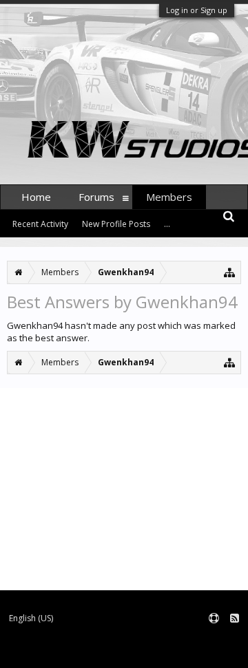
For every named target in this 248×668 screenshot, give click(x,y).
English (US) (31, 618)
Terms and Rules (214, 641)
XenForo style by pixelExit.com (177, 651)
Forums (96, 197)
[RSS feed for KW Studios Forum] (235, 619)
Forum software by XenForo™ (58, 651)
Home (36, 197)
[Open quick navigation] (230, 272)
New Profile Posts (116, 224)
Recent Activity (40, 224)
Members (169, 197)
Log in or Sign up (196, 10)
